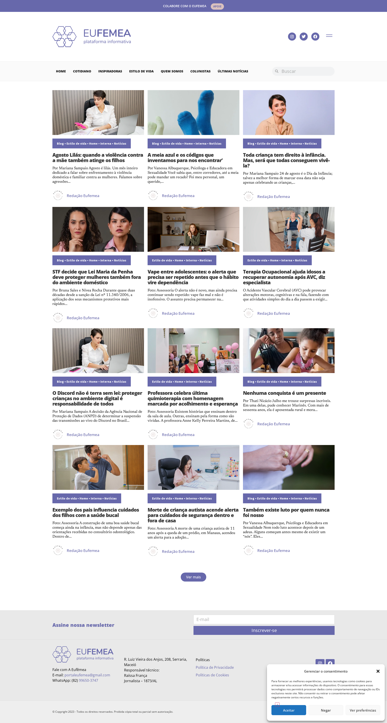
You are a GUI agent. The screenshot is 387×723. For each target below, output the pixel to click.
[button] (378, 671)
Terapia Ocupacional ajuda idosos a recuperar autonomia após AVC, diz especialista (284, 277)
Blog (60, 143)
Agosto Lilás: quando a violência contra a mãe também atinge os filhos (97, 157)
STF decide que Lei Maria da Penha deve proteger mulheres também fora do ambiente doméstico (96, 277)
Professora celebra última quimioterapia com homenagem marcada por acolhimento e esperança (193, 398)
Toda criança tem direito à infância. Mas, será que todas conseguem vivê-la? (286, 160)
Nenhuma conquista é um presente (284, 392)
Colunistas (200, 71)
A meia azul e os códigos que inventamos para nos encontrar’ (185, 157)
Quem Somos (172, 71)
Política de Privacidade (215, 667)
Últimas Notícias (233, 71)
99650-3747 (88, 680)
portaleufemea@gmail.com (87, 675)
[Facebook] (315, 37)
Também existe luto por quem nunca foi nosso (286, 512)
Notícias (120, 143)
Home (61, 71)
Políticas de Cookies (212, 675)
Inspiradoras (110, 71)
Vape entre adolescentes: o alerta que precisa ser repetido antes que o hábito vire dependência (193, 277)
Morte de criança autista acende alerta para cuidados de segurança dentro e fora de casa (193, 515)
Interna (105, 143)
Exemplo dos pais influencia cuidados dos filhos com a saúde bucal (95, 512)
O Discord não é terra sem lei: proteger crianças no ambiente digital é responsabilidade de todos (97, 398)
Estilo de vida (141, 71)
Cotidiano (82, 71)
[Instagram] (292, 37)
